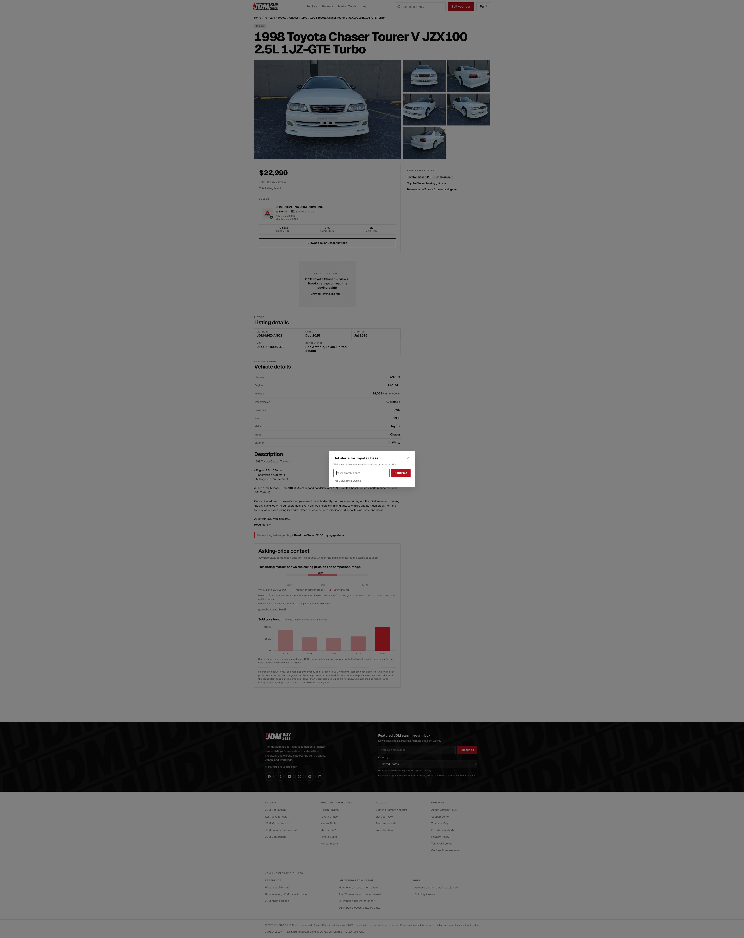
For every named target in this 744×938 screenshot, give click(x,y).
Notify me (400, 473)
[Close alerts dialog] (408, 458)
